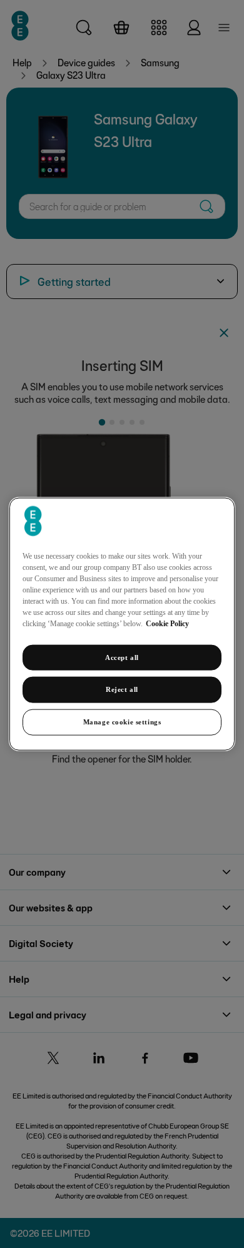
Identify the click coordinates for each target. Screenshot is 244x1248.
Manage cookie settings (122, 722)
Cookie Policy (167, 623)
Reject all (122, 689)
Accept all (122, 657)
